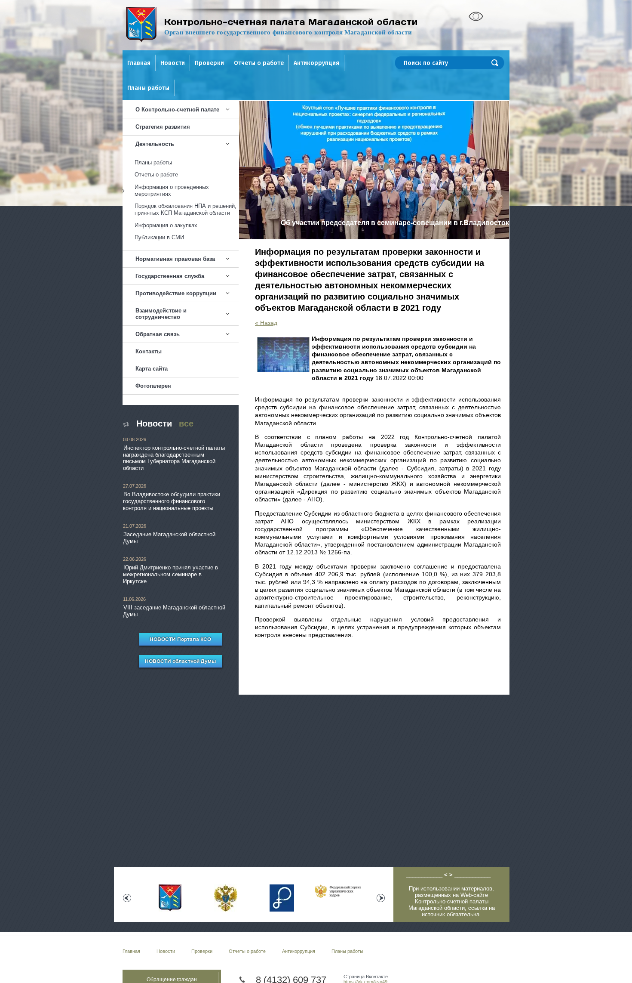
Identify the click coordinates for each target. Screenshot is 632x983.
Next (381, 898)
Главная (138, 63)
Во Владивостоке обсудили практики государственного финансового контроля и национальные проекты (171, 501)
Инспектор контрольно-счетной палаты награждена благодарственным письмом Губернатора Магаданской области (174, 458)
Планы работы (148, 88)
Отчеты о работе (259, 63)
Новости (172, 63)
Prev (127, 898)
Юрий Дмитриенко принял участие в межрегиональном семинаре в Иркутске (170, 574)
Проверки (209, 63)
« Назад (266, 322)
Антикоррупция (316, 63)
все (186, 423)
